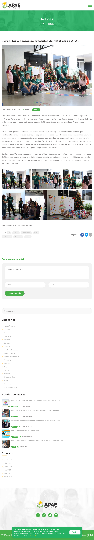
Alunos (15, 233)
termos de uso (31, 535)
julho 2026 (7, 463)
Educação (7, 346)
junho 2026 (8, 467)
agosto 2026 (8, 460)
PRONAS (7, 370)
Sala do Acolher (9, 377)
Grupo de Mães (9, 353)
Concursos (7, 333)
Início (42, 23)
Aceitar (75, 532)
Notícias (50, 23)
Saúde (6, 380)
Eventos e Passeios (11, 350)
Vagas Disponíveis (10, 387)
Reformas (7, 374)
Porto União (7, 237)
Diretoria (7, 340)
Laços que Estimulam (11, 357)
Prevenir (7, 363)
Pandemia (7, 360)
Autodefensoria (9, 326)
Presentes (18, 237)
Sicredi (28, 237)
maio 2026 (7, 470)
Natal (36, 233)
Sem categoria (9, 384)
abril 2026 (7, 473)
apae (27, 110)
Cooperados (26, 233)
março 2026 (8, 477)
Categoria (7, 329)
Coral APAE (8, 336)
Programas (7, 367)
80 (9, 233)
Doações (36, 110)
